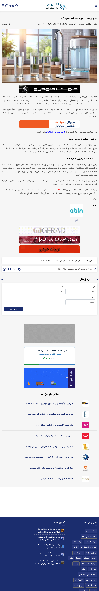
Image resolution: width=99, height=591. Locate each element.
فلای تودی (79, 580)
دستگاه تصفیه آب (66, 260)
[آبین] (76, 210)
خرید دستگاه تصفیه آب (83, 260)
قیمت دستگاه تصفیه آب (49, 260)
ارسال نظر (13, 309)
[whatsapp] (4, 269)
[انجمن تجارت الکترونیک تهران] (85, 414)
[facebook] (9, 269)
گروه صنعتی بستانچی (87, 574)
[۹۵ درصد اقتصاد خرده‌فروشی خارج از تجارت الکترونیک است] (63, 538)
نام (94, 286)
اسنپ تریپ (78, 552)
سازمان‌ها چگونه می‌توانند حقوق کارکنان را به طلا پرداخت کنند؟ (49, 403)
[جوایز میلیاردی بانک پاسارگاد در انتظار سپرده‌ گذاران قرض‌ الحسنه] (63, 562)
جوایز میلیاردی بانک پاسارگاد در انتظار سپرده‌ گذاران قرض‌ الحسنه (48, 446)
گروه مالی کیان (90, 541)
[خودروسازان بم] (85, 457)
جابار (71, 558)
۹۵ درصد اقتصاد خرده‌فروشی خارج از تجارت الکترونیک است (50, 414)
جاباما (78, 558)
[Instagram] (6, 5)
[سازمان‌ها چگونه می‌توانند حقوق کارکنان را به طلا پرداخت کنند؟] (63, 531)
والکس (75, 547)
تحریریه (4, 24)
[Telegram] (10, 5)
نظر (62, 286)
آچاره (94, 558)
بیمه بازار (92, 569)
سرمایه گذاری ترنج (89, 563)
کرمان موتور (78, 585)
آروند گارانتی (91, 585)
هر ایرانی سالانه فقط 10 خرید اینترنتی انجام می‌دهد (53, 435)
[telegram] (19, 269)
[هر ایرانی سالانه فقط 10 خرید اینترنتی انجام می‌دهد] (63, 554)
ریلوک (76, 563)
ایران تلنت (77, 541)
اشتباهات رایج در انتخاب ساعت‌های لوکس (57, 478)
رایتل (84, 569)
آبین (76, 220)
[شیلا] (85, 468)
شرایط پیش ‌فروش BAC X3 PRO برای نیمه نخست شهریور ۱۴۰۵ (48, 457)
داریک (86, 558)
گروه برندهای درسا (89, 536)
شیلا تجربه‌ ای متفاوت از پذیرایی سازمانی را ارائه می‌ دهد (51, 468)
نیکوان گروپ (91, 552)
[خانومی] (85, 425)
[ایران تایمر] (85, 479)
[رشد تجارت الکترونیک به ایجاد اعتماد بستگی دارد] (63, 546)
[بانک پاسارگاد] (85, 446)
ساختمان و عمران (85, 24)
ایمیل (93, 297)
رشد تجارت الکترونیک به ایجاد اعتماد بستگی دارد (54, 425)
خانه (95, 24)
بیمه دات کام (91, 531)
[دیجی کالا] (85, 436)
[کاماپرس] (56, 6)
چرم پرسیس (91, 580)
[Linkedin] (3, 5)
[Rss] (13, 5)
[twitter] (14, 269)
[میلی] (85, 403)
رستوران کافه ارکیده (88, 547)
